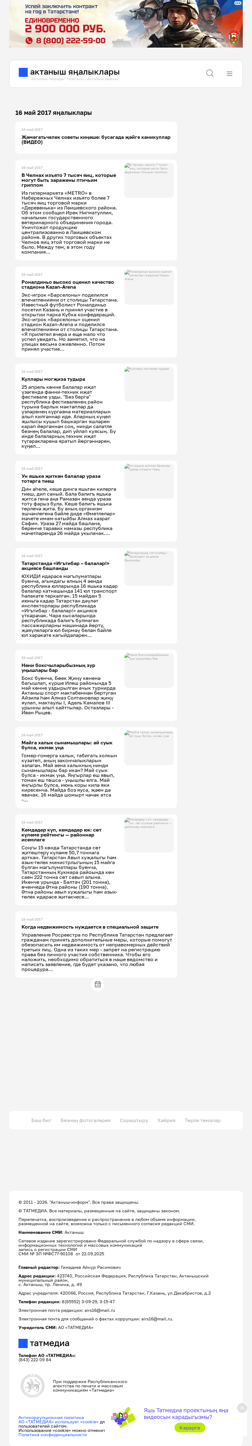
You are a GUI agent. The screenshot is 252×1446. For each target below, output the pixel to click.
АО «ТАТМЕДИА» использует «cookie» (58, 1421)
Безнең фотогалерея (86, 1120)
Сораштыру (134, 1120)
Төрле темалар (203, 1120)
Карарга (189, 1428)
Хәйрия (166, 1120)
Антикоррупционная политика (51, 1417)
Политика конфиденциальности (52, 1434)
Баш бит (41, 1120)
